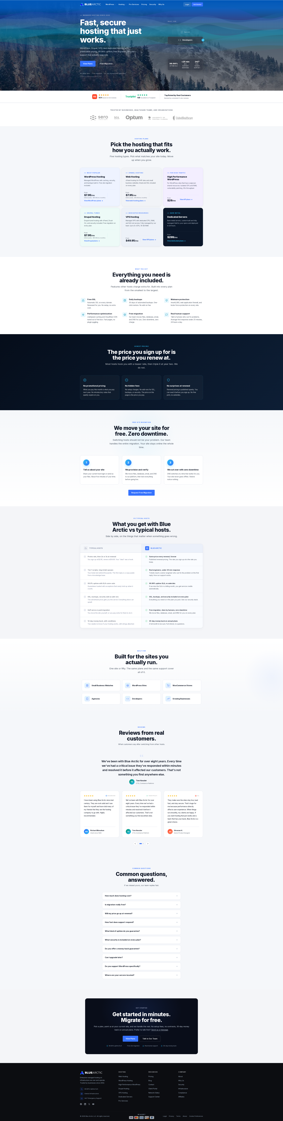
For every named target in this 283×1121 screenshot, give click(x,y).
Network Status (154, 1093)
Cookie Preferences (196, 1116)
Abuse (185, 1116)
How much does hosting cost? (118, 896)
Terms (178, 1116)
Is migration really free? (115, 905)
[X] (89, 1104)
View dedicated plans (175, 241)
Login (187, 4)
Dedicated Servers (125, 1097)
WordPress (110, 4)
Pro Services (134, 4)
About (180, 1076)
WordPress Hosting (126, 1080)
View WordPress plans (92, 201)
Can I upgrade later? (114, 957)
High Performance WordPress (129, 1084)
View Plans (88, 64)
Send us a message (159, 1030)
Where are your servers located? (119, 975)
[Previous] (135, 844)
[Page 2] (142, 843)
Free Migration (106, 64)
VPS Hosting (123, 1093)
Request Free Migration (141, 493)
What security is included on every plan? (123, 940)
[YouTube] (93, 1104)
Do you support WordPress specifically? (122, 966)
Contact (151, 1084)
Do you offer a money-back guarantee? (122, 949)
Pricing (144, 4)
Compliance (182, 1093)
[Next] (148, 844)
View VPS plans (148, 240)
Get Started (197, 4)
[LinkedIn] (85, 1104)
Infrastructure (183, 1089)
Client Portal (152, 1089)
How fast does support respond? (119, 922)
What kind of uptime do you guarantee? (122, 931)
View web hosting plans (135, 201)
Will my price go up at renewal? (118, 913)
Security (152, 4)
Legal (165, 1116)
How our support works (162, 575)
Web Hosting (123, 1076)
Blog (150, 1080)
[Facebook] (81, 1104)
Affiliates (181, 1097)
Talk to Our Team (149, 1039)
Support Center (154, 1097)
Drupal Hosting (124, 1089)
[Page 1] (139, 843)
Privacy (171, 1116)
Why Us (161, 4)
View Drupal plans (91, 241)
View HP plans (185, 199)
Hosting (121, 4)
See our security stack (189, 600)
